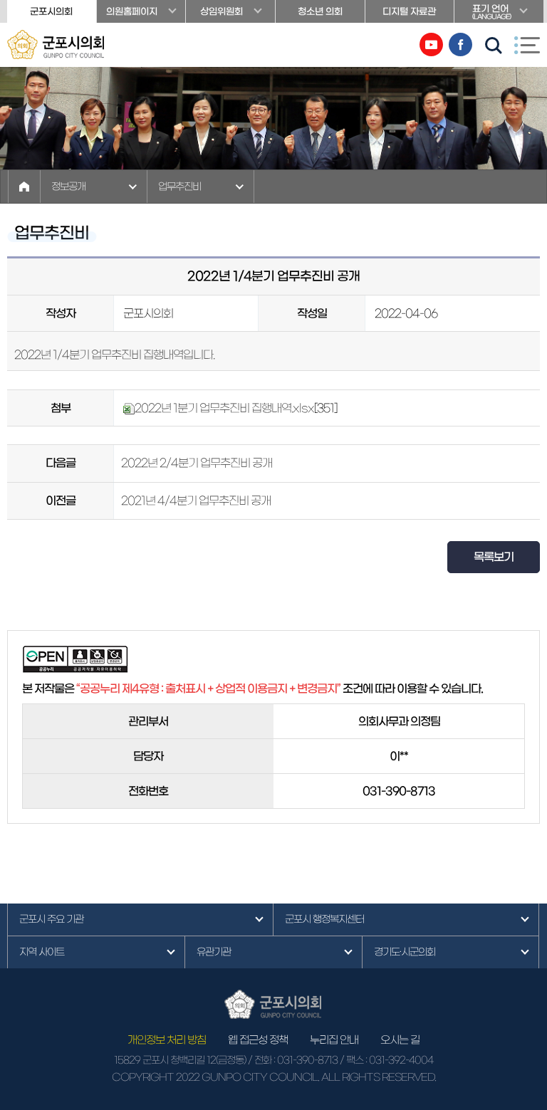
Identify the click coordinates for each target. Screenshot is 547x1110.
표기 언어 (491, 12)
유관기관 (214, 952)
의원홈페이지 (131, 11)
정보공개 (68, 187)
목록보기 (494, 556)
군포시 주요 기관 (51, 919)
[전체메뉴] (527, 45)
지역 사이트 (41, 952)
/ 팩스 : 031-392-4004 (386, 1060)
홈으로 (24, 186)
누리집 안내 (334, 1040)
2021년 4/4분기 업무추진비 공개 (196, 500)
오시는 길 (400, 1040)
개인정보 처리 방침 (166, 1040)
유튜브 (431, 44)
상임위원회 (221, 11)
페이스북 (460, 44)
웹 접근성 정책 (258, 1040)
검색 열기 (493, 45)
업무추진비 (179, 187)
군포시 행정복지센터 (324, 919)
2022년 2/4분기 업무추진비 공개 (196, 462)
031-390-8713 (307, 1060)
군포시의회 (51, 11)
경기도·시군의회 (404, 952)
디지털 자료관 (409, 11)
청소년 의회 (320, 11)
